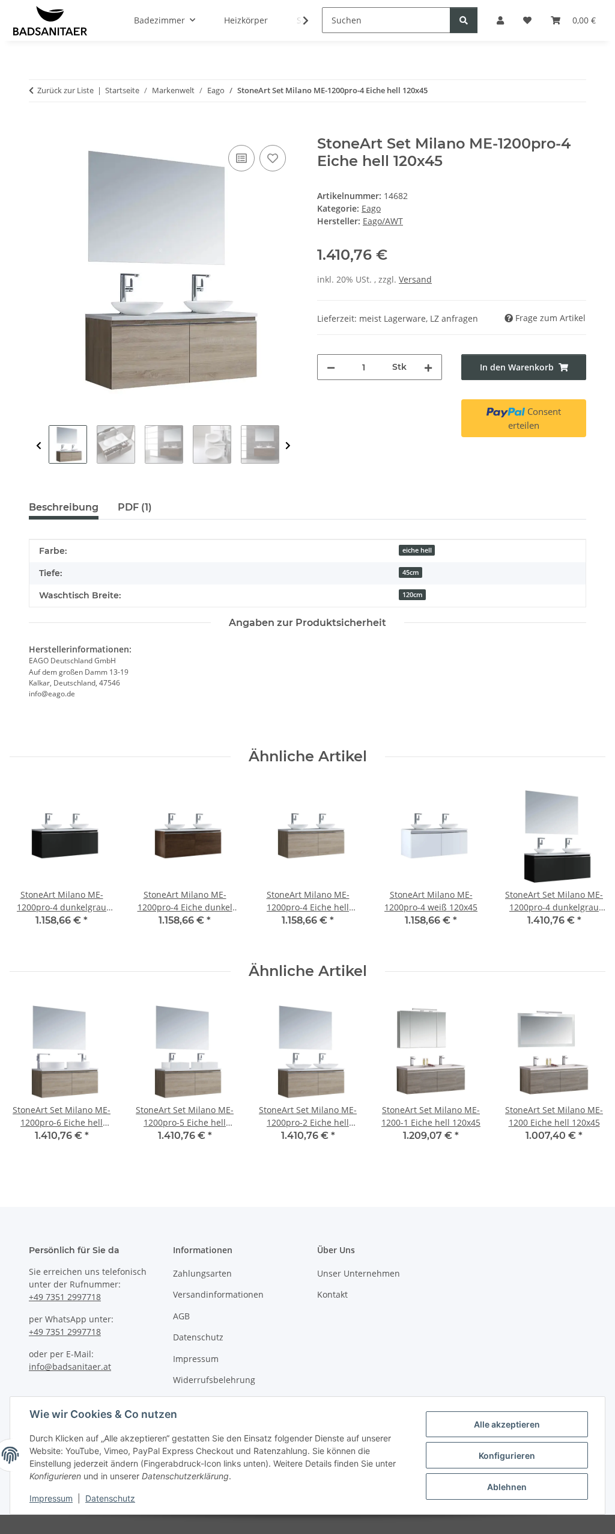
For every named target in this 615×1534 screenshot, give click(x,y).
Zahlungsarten (202, 1273)
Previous (39, 446)
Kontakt (332, 1294)
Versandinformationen (218, 1294)
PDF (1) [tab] (135, 507)
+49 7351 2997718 (65, 1296)
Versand (415, 279)
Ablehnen (507, 1487)
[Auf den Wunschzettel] (272, 158)
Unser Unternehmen (358, 1273)
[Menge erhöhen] (428, 367)
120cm (412, 595)
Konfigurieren (507, 1455)
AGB (181, 1316)
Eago (371, 208)
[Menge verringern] (331, 367)
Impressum (51, 1498)
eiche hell (417, 550)
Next (288, 446)
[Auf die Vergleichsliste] (241, 158)
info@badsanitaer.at (70, 1366)
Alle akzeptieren (507, 1424)
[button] (297, 20)
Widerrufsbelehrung (214, 1379)
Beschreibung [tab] (63, 507)
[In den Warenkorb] (38, 128)
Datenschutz (110, 1498)
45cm (410, 572)
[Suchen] (463, 20)
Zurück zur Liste (65, 90)
